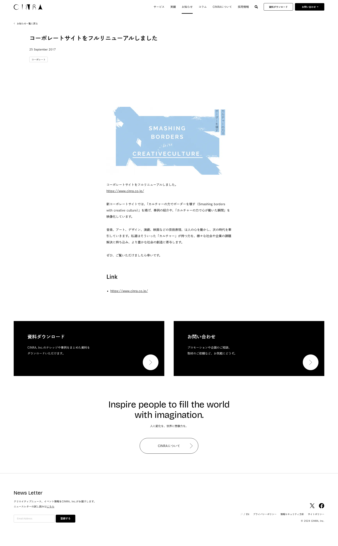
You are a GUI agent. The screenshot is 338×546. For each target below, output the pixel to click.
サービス (159, 6)
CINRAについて (222, 6)
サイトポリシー (316, 514)
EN (247, 514)
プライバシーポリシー (265, 514)
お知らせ (187, 6)
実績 (173, 6)
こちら (50, 506)
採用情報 (243, 6)
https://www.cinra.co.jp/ (125, 190)
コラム (203, 6)
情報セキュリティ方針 (292, 514)
